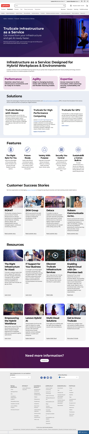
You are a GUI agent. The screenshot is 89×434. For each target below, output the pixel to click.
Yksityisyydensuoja (16, 429)
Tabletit (35, 397)
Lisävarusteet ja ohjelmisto (37, 410)
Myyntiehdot (60, 405)
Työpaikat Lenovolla (15, 403)
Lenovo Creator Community (49, 388)
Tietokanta (48, 423)
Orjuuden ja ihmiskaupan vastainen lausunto (67, 429)
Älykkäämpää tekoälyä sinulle (37, 394)
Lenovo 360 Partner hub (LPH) (26, 388)
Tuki (58, 390)
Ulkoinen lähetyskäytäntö (53, 429)
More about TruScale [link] (72, 338)
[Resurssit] (85, 13)
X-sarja (70, 390)
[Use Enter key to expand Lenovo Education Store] (79, 1)
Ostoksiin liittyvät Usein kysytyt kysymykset (61, 401)
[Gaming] (78, 9)
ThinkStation (72, 412)
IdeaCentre (71, 407)
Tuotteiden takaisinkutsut (37, 416)
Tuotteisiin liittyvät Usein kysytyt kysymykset (61, 396)
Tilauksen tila (60, 392)
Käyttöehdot (40, 429)
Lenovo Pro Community (48, 392)
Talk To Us (84, 432)
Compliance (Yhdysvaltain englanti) (13, 397)
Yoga (70, 397)
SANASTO (48, 421)
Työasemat (36, 403)
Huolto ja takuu (37, 413)
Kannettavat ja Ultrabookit (37, 390)
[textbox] (68, 377)
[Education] (72, 9)
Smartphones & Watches (72, 400)
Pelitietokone (37, 399)
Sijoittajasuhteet (14, 391)
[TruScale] (45, 13)
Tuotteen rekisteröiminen (49, 406)
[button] (81, 1)
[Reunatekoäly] (30, 13)
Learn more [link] (8, 295)
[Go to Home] (5, 5)
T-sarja (70, 388)
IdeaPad (71, 394)
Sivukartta (45, 429)
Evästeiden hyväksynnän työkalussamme (29, 429)
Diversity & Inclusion (15, 409)
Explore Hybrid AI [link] (30, 338)
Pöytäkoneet (37, 401)
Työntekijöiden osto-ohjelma (50, 418)
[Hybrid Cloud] (22, 13)
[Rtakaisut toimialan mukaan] (59, 13)
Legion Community (50, 395)
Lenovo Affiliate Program (14, 406)
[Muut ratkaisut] (79, 13)
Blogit (47, 403)
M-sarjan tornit (72, 403)
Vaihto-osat (36, 419)
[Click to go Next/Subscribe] (29, 377)
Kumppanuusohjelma (50, 414)
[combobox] (39, 5)
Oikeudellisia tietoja (15, 401)
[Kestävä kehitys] (39, 13)
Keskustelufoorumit (50, 401)
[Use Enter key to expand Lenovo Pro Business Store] (64, 1)
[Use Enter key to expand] (84, 5)
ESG (11, 393)
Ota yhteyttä (60, 388)
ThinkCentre (71, 405)
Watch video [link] (49, 295)
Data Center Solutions (36, 406)
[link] (87, 2)
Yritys (12, 389)
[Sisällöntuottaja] (88, 9)
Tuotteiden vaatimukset (48, 410)
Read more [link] (70, 295)
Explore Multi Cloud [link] (51, 338)
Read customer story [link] (10, 233)
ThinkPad (71, 392)
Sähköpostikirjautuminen (50, 398)
